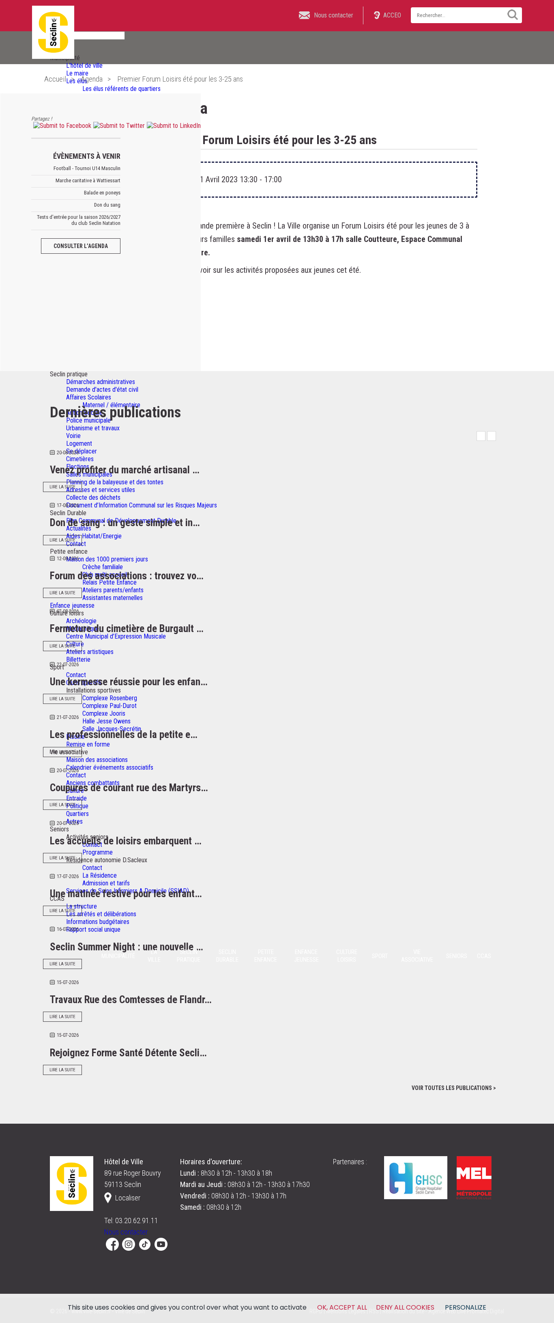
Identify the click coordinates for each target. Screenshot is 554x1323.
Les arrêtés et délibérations (101, 914)
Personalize (465, 1307)
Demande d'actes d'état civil (102, 389)
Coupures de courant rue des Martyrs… (129, 788)
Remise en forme (88, 744)
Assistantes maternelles (112, 598)
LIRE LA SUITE (62, 487)
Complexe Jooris (103, 713)
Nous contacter (126, 1232)
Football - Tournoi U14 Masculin (87, 168)
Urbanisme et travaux (93, 428)
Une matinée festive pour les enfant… (126, 894)
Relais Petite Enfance (109, 582)
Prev (481, 436)
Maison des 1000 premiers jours (107, 559)
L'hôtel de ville (84, 65)
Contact (76, 675)
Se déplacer (81, 451)
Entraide (76, 798)
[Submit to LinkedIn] (173, 125)
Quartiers (77, 814)
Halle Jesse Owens (106, 721)
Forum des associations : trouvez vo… (127, 576)
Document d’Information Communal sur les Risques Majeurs (141, 505)
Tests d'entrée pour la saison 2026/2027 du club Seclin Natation (78, 220)
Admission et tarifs (106, 883)
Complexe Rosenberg (109, 698)
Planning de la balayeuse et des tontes (114, 482)
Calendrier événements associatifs (109, 767)
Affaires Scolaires (88, 397)
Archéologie (81, 621)
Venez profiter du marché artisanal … (125, 470)
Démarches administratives (100, 382)
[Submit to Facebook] (61, 125)
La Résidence (99, 875)
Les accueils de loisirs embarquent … (126, 841)
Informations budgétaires (97, 922)
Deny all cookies (405, 1307)
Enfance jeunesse (72, 605)
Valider (510, 14)
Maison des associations (97, 760)
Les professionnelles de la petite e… (124, 734)
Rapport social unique (93, 929)
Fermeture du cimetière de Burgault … (127, 629)
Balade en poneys (102, 193)
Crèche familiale (102, 567)
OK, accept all (342, 1307)
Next (491, 436)
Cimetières (80, 459)
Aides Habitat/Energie (94, 536)
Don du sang (107, 205)
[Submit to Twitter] (118, 125)
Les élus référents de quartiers (121, 89)
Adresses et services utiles (100, 490)
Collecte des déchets (93, 497)
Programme (97, 852)
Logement (79, 443)
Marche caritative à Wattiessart (88, 180)
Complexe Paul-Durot (109, 706)
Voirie (73, 436)
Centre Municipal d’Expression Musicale (116, 636)
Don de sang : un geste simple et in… (125, 523)
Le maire (77, 73)
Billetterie (78, 659)
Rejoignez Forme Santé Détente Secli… (128, 1053)
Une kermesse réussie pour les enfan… (129, 682)
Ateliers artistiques (90, 652)
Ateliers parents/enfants (113, 590)
